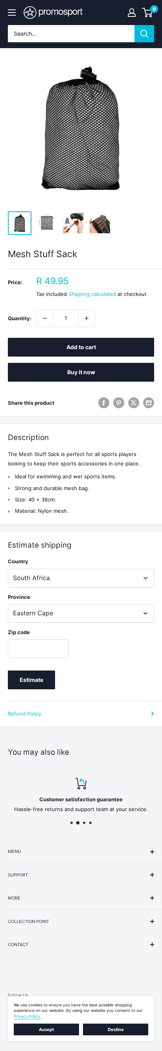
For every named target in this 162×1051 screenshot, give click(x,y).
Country (18, 561)
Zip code (19, 632)
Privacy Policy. (27, 1016)
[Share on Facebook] (103, 402)
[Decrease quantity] (45, 318)
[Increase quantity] (86, 318)
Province (19, 597)
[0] (148, 12)
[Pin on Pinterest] (118, 402)
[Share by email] (148, 402)
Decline (116, 1029)
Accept (46, 1029)
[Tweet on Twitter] (133, 402)
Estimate (31, 679)
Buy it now (81, 372)
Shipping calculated (92, 294)
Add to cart (81, 347)
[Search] (144, 33)
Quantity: (19, 318)
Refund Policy (24, 713)
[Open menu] (12, 12)
